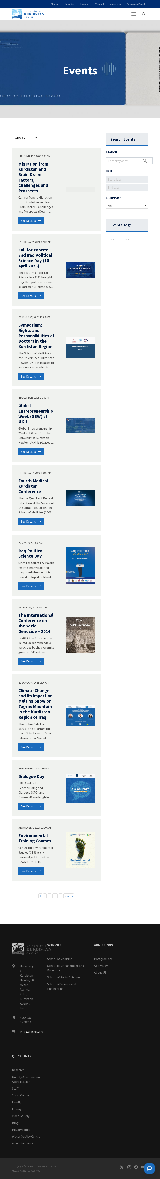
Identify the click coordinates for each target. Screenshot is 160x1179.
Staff (15, 1088)
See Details (28, 221)
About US (100, 972)
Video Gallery (20, 1116)
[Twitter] (123, 1167)
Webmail (99, 3)
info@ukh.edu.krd (31, 1032)
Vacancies (115, 3)
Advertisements (22, 1143)
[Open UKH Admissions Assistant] (149, 1168)
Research (18, 1070)
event (112, 239)
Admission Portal (136, 3)
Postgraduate (103, 959)
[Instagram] (130, 1167)
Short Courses (21, 1095)
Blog (15, 1123)
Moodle (84, 3)
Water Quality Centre (26, 1136)
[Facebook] (137, 1167)
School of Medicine (59, 959)
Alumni (54, 3)
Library (16, 1109)
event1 (128, 239)
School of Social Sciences (63, 977)
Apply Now (101, 966)
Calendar (69, 3)
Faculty (17, 1102)
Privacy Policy (21, 1130)
